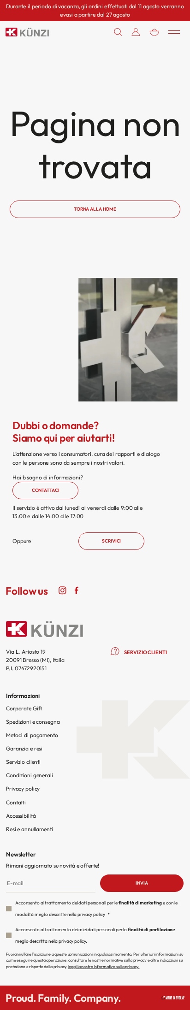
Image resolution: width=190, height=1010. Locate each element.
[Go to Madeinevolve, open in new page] (172, 997)
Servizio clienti (23, 761)
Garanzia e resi (24, 748)
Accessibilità (21, 815)
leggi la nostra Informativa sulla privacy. (104, 966)
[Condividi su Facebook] (76, 589)
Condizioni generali (29, 775)
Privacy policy (23, 788)
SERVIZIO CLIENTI (145, 652)
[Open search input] (118, 32)
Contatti (16, 802)
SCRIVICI (111, 541)
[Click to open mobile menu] (174, 31)
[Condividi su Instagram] (63, 589)
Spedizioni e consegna (32, 721)
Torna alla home (95, 209)
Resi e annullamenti (29, 829)
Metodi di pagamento (32, 735)
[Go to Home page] (27, 32)
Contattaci (45, 490)
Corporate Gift (24, 708)
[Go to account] (136, 32)
